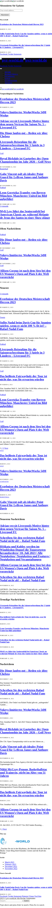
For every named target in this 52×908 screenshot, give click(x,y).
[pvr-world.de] (26, 60)
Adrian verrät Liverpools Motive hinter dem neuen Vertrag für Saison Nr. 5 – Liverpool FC (24, 124)
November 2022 (11, 869)
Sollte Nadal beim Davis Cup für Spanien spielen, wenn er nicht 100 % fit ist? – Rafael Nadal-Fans (26, 35)
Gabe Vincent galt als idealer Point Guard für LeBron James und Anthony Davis (24, 177)
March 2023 (9, 862)
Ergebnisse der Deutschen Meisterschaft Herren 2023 (22, 24)
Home (8, 72)
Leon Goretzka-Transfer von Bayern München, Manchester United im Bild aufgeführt (23, 196)
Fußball (10, 76)
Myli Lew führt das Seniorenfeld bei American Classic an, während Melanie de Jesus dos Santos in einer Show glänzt (25, 214)
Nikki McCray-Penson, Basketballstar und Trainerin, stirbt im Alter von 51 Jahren (23, 772)
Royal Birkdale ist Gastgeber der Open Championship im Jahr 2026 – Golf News (25, 160)
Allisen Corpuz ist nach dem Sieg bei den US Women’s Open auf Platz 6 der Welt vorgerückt (25, 274)
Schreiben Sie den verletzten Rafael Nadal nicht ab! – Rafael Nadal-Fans (22, 539)
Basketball (11, 74)
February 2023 (10, 864)
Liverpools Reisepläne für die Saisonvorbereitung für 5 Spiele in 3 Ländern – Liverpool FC (22, 145)
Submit (26, 901)
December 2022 (11, 866)
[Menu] (1, 68)
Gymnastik (11, 81)
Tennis (8, 83)
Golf (7, 79)
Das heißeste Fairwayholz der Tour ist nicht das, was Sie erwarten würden (23, 378)
